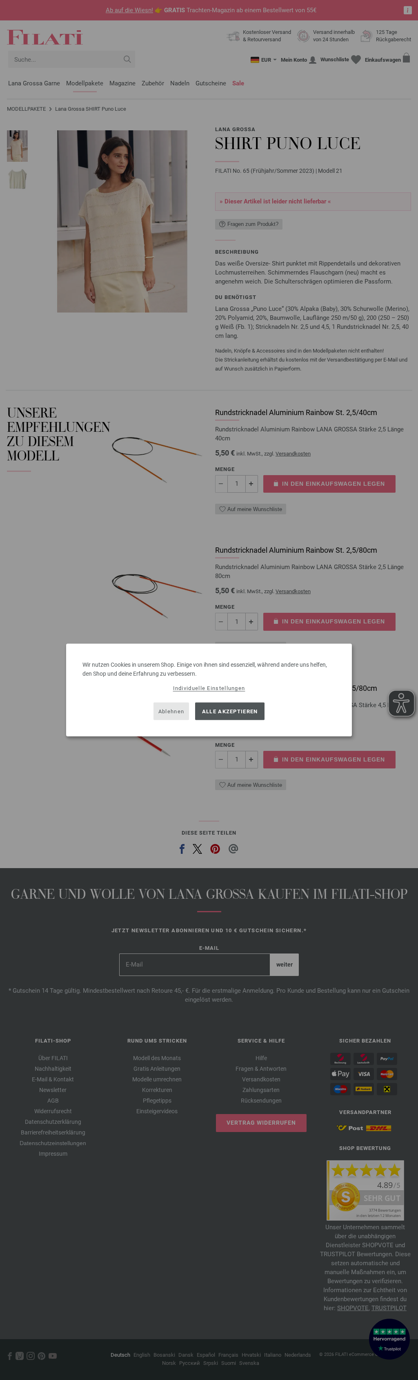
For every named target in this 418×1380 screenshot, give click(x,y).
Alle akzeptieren (230, 711)
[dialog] (209, 690)
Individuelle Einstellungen (209, 688)
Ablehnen (171, 711)
